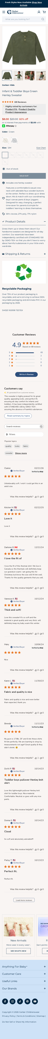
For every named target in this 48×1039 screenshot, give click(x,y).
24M (20, 156)
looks (17, 446)
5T (6, 163)
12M (5, 156)
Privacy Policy (8, 1016)
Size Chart (41, 148)
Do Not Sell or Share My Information (19, 1022)
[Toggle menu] (3, 12)
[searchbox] (21, 426)
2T (27, 156)
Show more (21, 453)
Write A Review (26, 374)
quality (8, 446)
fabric (25, 446)
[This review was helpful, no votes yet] (36, 496)
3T (34, 156)
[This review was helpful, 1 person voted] (36, 757)
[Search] (43, 19)
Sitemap (41, 1016)
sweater (9, 453)
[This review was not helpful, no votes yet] (41, 496)
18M (12, 156)
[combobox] (24, 19)
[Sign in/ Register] (39, 12)
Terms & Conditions (26, 1016)
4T (41, 156)
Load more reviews (24, 900)
